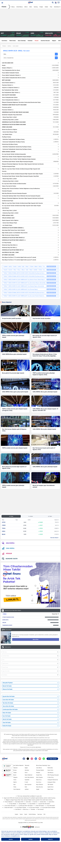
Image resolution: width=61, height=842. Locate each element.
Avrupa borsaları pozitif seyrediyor (11, 318)
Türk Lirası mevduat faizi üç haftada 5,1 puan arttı (29, 796)
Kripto (41, 7)
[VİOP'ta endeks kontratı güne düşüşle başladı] (15, 440)
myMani (27, 789)
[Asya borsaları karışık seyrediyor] (45, 310)
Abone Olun (35, 639)
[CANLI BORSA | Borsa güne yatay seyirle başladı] (15, 384)
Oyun (49, 765)
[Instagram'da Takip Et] (32, 758)
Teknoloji (27, 765)
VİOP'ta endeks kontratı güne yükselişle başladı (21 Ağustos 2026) (44, 373)
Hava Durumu (39, 787)
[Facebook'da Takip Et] (24, 758)
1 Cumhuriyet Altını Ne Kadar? (25, 805)
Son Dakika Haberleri (18, 765)
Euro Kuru (38, 782)
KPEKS (3, 531)
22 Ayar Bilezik (32, 803)
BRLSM (3, 534)
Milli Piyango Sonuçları (53, 775)
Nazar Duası (50, 789)
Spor (14, 784)
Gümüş (36, 7)
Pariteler (33, 809)
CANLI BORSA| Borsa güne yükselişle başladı (14, 354)
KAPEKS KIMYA (5, 619)
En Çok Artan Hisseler (34, 807)
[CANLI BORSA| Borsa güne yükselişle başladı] (15, 346)
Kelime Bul (50, 767)
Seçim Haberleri (28, 775)
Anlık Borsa (19, 7)
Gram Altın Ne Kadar (8, 699)
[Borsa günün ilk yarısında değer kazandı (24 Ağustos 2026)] (45, 327)
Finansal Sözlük (40, 770)
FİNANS (4, 7)
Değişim (54, 40)
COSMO (3, 525)
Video (14, 787)
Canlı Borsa (4, 40)
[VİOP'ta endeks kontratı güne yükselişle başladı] (15, 327)
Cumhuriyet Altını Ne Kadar (10, 709)
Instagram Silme (51, 782)
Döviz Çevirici (8, 647)
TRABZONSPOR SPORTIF (7, 625)
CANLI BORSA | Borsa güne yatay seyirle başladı (15, 392)
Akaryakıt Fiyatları (8, 682)
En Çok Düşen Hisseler (20, 807)
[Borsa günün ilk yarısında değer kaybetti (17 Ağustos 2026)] (15, 459)
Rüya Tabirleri (39, 784)
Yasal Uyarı (39, 814)
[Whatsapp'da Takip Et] (44, 758)
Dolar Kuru (39, 779)
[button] (2, 2)
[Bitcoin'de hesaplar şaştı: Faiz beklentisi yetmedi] (45, 477)
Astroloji (27, 770)
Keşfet (37, 789)
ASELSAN (4, 622)
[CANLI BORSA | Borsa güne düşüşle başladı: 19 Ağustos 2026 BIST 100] (45, 401)
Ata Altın (35, 801)
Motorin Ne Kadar (7, 689)
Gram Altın (28, 801)
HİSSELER (9, 553)
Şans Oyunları (28, 784)
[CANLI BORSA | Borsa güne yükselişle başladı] (45, 384)
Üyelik (25, 814)
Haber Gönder (53, 758)
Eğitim (15, 782)
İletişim (16, 814)
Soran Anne (50, 770)
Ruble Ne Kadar (7, 725)
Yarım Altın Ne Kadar (8, 706)
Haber (46, 7)
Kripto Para (39, 775)
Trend (14, 779)
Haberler (15, 767)
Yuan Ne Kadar (7, 722)
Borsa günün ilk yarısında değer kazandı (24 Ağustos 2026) (45, 336)
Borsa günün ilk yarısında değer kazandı (13, 373)
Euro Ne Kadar (7, 716)
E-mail (26, 782)
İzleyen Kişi (54, 614)
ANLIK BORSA (10, 543)
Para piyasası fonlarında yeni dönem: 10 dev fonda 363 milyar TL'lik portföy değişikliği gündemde (45, 355)
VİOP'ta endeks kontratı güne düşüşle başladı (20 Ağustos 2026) (14, 409)
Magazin (15, 777)
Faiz (51, 7)
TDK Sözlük (50, 784)
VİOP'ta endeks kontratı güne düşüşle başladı (14, 448)
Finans (15, 770)
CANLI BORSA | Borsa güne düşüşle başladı (44, 429)
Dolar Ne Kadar (7, 712)
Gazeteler (27, 779)
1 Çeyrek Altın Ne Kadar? (44, 803)
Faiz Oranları (40, 809)
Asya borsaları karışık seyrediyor (42, 318)
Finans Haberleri (9, 801)
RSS (44, 814)
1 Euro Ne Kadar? (50, 805)
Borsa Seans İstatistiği (41, 765)
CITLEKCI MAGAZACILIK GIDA (8, 617)
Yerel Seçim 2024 (19, 801)
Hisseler (37, 40)
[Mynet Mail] (58, 2)
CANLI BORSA (10, 548)
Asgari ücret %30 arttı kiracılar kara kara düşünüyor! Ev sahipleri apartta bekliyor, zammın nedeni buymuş (29, 798)
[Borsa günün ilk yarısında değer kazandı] (15, 365)
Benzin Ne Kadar (7, 686)
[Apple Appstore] (7, 770)
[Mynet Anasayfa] (30, 2)
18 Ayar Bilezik (22, 803)
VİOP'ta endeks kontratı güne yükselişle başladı (13, 336)
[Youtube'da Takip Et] (40, 758)
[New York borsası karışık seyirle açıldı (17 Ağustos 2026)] (45, 440)
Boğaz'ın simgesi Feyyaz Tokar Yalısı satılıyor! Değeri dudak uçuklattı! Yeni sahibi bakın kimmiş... (29, 800)
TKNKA (3, 528)
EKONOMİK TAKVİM (11, 559)
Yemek (15, 772)
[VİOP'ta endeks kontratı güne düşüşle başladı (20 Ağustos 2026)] (15, 401)
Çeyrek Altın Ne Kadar (9, 696)
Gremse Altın (43, 801)
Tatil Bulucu (50, 772)
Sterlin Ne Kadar (7, 719)
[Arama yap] (53, 2)
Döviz (25, 7)
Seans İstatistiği (22, 40)
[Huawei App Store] (7, 775)
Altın (30, 7)
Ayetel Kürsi (50, 787)
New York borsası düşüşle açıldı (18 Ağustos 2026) (14, 430)
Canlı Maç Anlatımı (29, 777)
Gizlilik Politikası (32, 814)
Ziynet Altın (51, 801)
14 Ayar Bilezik (12, 803)
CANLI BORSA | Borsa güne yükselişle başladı (45, 392)
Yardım (21, 814)
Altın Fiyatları (39, 777)
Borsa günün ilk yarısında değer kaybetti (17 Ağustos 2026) (14, 467)
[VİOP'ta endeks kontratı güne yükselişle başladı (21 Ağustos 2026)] (45, 365)
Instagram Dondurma (53, 779)
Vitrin (26, 772)
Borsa (13, 7)
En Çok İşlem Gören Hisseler (48, 807)
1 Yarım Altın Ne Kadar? (10, 805)
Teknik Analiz (12, 40)
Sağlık (26, 767)
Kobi (26, 787)
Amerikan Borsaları (45, 40)
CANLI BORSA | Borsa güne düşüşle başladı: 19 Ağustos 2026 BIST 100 (45, 409)
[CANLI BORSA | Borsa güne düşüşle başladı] (45, 421)
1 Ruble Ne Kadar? (8, 807)
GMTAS (3, 522)
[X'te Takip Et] (28, 758)
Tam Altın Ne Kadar (8, 703)
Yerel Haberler (16, 789)
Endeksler (30, 40)
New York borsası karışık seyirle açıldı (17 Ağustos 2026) (44, 448)
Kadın (14, 775)
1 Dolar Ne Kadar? (39, 805)
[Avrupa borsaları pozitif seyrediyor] (15, 310)
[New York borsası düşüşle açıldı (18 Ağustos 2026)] (15, 421)
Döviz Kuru (26, 809)
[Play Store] (7, 766)
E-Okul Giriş (50, 777)
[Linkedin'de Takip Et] (36, 758)
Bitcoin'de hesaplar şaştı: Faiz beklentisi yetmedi (44, 486)
